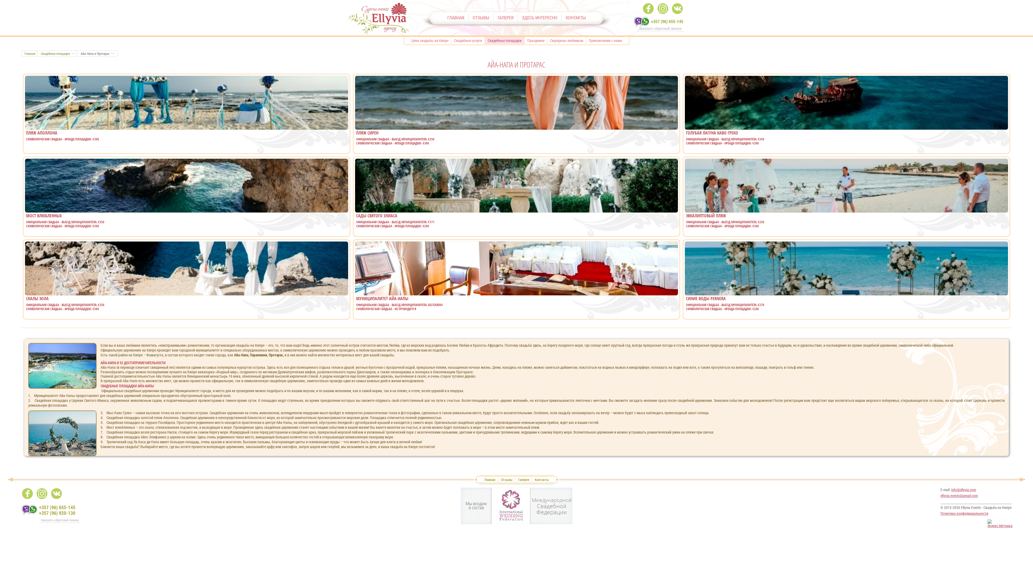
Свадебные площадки (55, 53)
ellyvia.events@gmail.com (959, 495)
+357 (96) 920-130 (57, 513)
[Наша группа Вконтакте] (677, 9)
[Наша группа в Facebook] (648, 9)
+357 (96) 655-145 (667, 21)
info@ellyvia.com (963, 489)
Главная (30, 53)
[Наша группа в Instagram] (663, 9)
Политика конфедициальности (964, 513)
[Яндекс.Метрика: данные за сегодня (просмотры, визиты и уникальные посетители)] (1000, 523)
